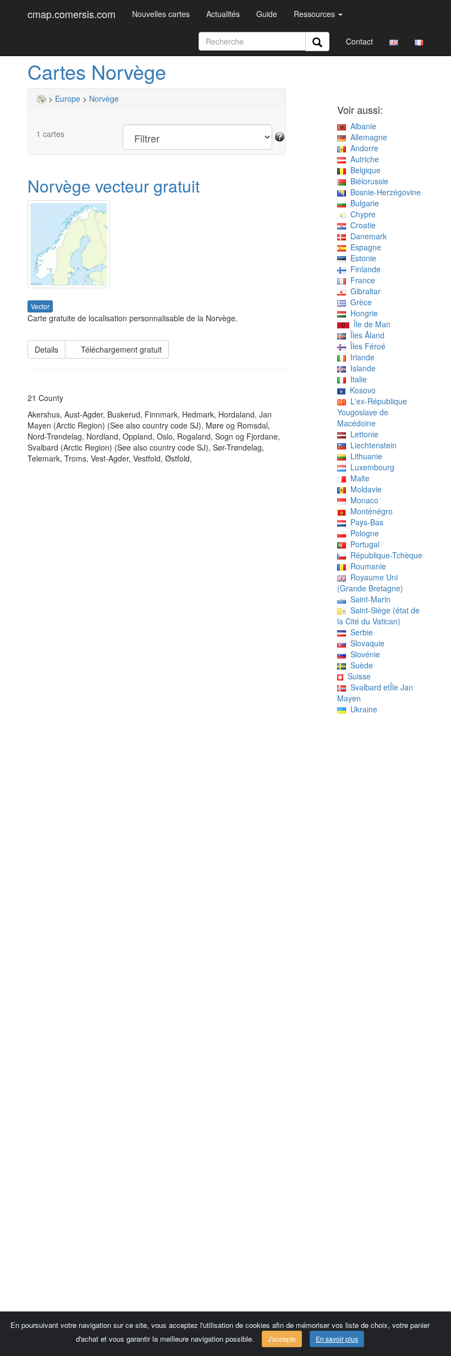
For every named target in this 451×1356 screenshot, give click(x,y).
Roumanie (366, 566)
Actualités (223, 13)
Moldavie (364, 489)
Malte (358, 478)
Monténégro (369, 511)
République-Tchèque (384, 555)
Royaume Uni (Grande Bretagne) (370, 583)
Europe (67, 98)
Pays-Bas (364, 522)
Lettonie (362, 434)
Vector (40, 306)
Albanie (361, 125)
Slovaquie (365, 643)
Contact (359, 41)
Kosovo (360, 390)
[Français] (419, 41)
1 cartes (50, 133)
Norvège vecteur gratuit (114, 185)
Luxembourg (370, 467)
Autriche (362, 158)
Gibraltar (363, 291)
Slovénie (363, 654)
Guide (266, 13)
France (360, 280)
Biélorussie (367, 180)
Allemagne (366, 136)
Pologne (362, 533)
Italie (356, 379)
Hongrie (362, 313)
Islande (361, 368)
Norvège (104, 98)
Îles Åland (365, 335)
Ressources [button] (315, 13)
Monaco (362, 500)
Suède (359, 665)
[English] (393, 41)
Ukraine (361, 709)
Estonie (361, 257)
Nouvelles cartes (161, 13)
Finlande (363, 269)
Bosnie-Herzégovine (383, 191)
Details (46, 349)
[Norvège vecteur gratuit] (157, 244)
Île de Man (370, 324)
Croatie (361, 224)
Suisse (357, 676)
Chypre (361, 213)
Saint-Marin (368, 599)
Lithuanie (364, 456)
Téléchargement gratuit (117, 349)
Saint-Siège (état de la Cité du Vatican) (378, 616)
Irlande (360, 357)
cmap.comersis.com (72, 14)
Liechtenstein (371, 445)
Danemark (366, 235)
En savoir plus (337, 1338)
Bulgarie (362, 202)
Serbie (359, 632)
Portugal (363, 544)
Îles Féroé (366, 346)
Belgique (363, 169)
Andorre (362, 147)
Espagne (363, 246)
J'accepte (282, 1338)
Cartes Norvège (97, 71)
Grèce (359, 302)
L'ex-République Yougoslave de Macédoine (372, 412)
